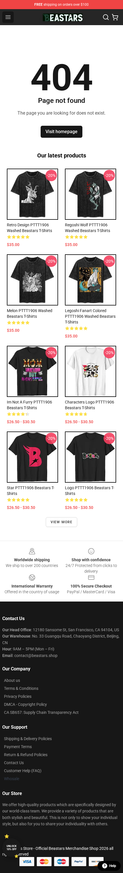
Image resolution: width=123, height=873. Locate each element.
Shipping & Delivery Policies (28, 738)
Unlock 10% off (12, 848)
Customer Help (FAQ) (22, 770)
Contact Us (14, 762)
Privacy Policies (17, 696)
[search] (105, 17)
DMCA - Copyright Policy (25, 704)
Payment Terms (18, 746)
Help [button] (112, 866)
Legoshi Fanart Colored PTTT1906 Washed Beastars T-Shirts (90, 316)
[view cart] (115, 17)
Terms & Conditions (21, 688)
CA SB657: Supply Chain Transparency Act (41, 712)
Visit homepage (61, 131)
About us (12, 680)
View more (62, 522)
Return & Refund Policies (25, 754)
